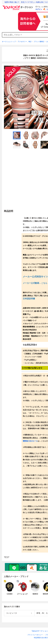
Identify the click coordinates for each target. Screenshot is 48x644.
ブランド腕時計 (39, 41)
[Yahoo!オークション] (18, 6)
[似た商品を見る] (8, 124)
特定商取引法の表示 (41, 638)
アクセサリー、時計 (25, 41)
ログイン (38, 9)
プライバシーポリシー (35, 635)
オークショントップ (9, 41)
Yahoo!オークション (40, 631)
